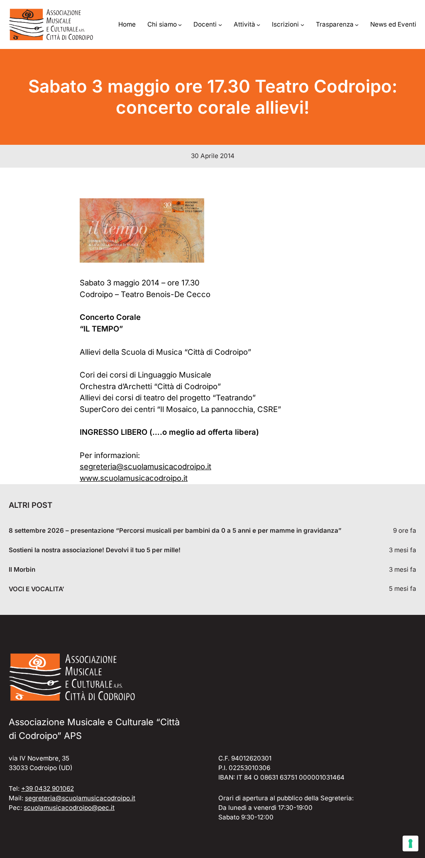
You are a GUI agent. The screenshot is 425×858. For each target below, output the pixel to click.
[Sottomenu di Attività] (258, 25)
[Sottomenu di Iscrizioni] (302, 25)
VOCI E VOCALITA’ (36, 589)
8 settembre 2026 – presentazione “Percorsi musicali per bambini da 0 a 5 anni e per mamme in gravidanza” (175, 530)
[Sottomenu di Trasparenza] (357, 25)
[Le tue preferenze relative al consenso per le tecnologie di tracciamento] (410, 843)
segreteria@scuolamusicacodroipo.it (145, 466)
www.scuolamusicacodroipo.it (134, 478)
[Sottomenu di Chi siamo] (180, 25)
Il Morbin (22, 569)
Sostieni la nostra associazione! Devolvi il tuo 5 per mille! (95, 550)
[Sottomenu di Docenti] (220, 25)
